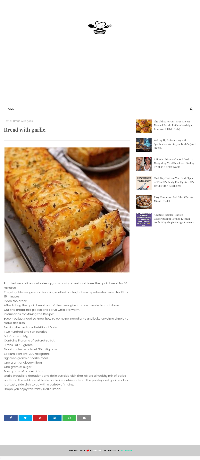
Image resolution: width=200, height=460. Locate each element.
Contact (10, 4)
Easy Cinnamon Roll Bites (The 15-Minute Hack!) (173, 199)
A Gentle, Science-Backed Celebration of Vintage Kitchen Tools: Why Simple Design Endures (174, 218)
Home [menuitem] (10, 109)
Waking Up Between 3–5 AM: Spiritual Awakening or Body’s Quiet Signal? (175, 143)
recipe (97, 450)
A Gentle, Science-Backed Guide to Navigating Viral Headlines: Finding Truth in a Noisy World (174, 162)
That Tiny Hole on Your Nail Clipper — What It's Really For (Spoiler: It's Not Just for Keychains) (174, 181)
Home (7, 121)
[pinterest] (194, 4)
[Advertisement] (100, 76)
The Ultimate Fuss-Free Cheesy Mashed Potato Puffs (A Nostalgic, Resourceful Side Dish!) (173, 125)
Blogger (126, 450)
